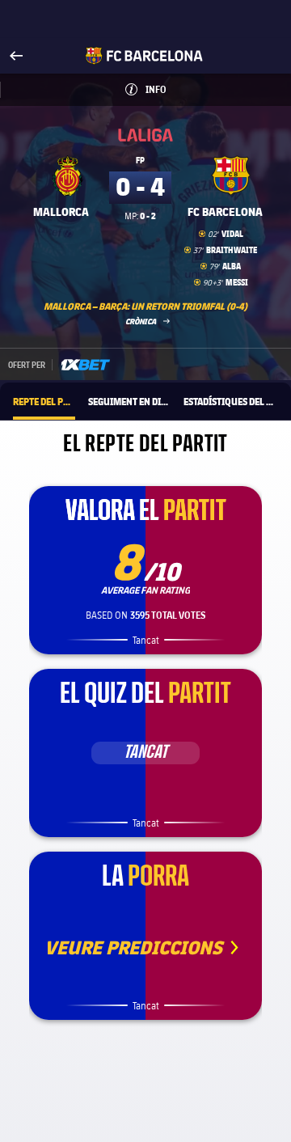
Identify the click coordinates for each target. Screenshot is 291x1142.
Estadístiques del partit (230, 401)
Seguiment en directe (129, 401)
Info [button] (173, 89)
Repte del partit (44, 401)
